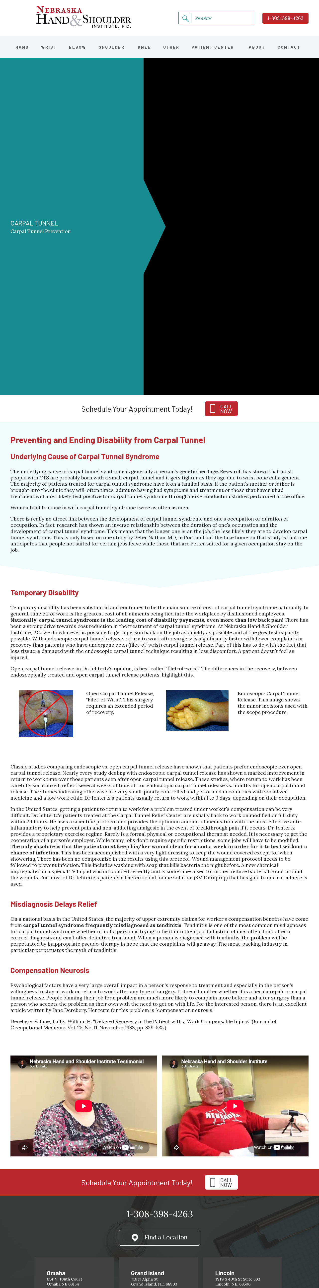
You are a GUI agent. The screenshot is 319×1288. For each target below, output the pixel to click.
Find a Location (165, 1237)
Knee (144, 47)
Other (171, 47)
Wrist (49, 47)
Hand (22, 47)
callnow (226, 408)
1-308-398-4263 (285, 18)
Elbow (77, 47)
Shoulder (112, 47)
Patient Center (213, 47)
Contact (289, 47)
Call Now (226, 1182)
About (257, 47)
